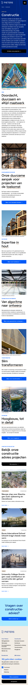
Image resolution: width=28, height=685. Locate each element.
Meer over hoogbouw (13, 438)
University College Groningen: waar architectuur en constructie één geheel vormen (13, 577)
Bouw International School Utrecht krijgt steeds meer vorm (14, 535)
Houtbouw (17, 643)
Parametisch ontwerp (20, 645)
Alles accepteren (14, 677)
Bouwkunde (5, 655)
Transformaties (18, 647)
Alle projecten (13, 464)
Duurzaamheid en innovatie (6, 646)
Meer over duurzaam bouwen (13, 202)
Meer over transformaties (13, 378)
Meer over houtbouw (13, 261)
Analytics (6, 669)
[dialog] (14, 670)
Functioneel (7, 667)
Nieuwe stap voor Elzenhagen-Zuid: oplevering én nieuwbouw (13, 496)
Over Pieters (5, 638)
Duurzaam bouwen (19, 641)
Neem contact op (13, 618)
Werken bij (4, 650)
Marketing (6, 672)
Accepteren (14, 681)
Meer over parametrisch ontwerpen (13, 321)
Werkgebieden (5, 641)
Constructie (18, 638)
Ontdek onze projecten (13, 51)
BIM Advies (17, 655)
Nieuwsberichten (6, 648)
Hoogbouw (17, 649)
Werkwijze (4, 643)
